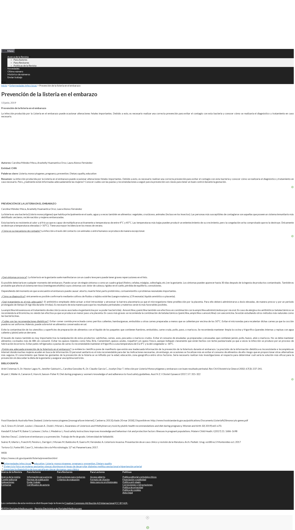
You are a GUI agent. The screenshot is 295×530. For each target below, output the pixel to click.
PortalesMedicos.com (21, 508)
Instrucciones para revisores (71, 477)
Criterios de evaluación (68, 479)
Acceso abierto (97, 477)
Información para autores (39, 477)
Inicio (4, 85)
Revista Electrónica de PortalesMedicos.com (58, 508)
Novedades (13, 68)
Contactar (6, 485)
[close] (147, 517)
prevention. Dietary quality (98, 463)
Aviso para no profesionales (104, 482)
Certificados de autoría (38, 485)
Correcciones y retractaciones (137, 485)
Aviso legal (127, 492)
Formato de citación (100, 479)
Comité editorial (9, 479)
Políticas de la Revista (25, 65)
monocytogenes (62, 463)
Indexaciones (7, 482)
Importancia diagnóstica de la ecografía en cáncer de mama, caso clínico (41, 469)
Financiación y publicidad (134, 479)
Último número (15, 71)
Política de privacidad (132, 487)
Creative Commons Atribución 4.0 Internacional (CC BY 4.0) (96, 503)
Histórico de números (18, 74)
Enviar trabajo (14, 77)
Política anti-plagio (131, 482)
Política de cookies (131, 490)
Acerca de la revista (10, 477)
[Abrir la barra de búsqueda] (3, 82)
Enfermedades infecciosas (23, 85)
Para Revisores (21, 62)
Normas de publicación (38, 479)
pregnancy (77, 463)
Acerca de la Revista (18, 56)
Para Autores (20, 59)
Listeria (49, 463)
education (39, 463)
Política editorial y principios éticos (139, 477)
